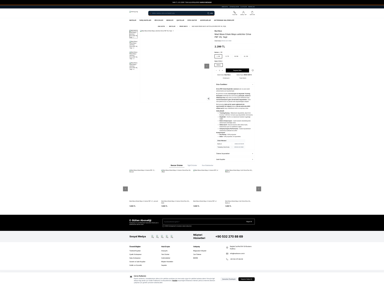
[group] (176, 66)
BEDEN (195, 258)
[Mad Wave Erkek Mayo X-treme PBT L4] (208, 184)
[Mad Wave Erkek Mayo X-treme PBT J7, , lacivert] (144, 184)
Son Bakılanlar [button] (207, 165)
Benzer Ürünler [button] (177, 165)
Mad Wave (218, 31)
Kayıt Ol (249, 221)
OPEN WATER (192, 20)
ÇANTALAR (180, 20)
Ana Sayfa (161, 26)
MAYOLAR (132, 20)
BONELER (169, 20)
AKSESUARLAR (205, 20)
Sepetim (164, 265)
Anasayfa (164, 251)
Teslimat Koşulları (135, 251)
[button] (145, 66)
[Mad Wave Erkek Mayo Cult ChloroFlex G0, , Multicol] (240, 184)
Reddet (174, 280)
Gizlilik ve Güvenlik (135, 265)
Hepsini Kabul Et (246, 279)
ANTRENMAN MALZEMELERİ (224, 20)
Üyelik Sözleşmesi (135, 254)
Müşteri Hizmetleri (167, 261)
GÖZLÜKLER (159, 20)
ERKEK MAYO (184, 26)
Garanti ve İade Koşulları (137, 261)
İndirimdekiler (165, 258)
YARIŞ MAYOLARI (145, 20)
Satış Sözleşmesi (134, 258)
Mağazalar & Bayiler (199, 251)
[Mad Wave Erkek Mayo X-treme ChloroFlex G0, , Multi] (176, 184)
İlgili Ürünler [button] (192, 165)
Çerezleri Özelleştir (229, 279)
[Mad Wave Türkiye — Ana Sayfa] (133, 13)
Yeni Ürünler (165, 254)
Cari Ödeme (197, 254)
